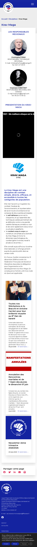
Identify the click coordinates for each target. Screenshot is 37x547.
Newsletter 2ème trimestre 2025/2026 (17, 445)
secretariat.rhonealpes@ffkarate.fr (18, 513)
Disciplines (13, 19)
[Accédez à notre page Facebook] (2, 517)
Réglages (24, 544)
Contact (3, 523)
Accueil (4, 19)
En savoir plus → (23, 346)
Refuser (15, 544)
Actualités (4, 525)
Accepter (6, 544)
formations (5, 531)
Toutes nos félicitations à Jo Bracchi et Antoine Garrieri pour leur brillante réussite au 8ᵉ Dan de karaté (18, 311)
